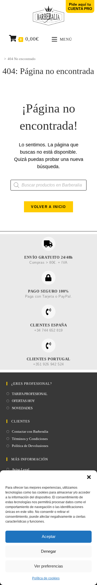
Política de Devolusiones (30, 446)
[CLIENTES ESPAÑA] (48, 312)
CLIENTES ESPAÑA (48, 325)
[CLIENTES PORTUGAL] (48, 346)
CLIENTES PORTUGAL (48, 359)
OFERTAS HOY (23, 401)
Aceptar (49, 536)
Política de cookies (46, 578)
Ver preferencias (48, 566)
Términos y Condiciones (30, 439)
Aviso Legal (20, 469)
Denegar (48, 551)
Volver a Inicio (48, 207)
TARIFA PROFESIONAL (29, 394)
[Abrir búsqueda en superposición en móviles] (48, 185)
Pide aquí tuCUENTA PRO (80, 6)
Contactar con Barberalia (30, 431)
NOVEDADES (22, 408)
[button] (89, 477)
